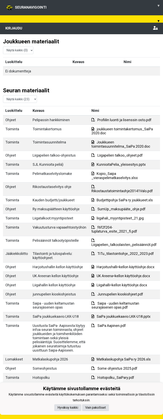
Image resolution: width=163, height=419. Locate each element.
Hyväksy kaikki (67, 407)
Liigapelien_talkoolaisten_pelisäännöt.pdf (124, 245)
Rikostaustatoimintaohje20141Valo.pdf (122, 191)
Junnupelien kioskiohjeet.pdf (120, 294)
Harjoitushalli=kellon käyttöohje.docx (125, 267)
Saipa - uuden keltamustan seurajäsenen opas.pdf (115, 305)
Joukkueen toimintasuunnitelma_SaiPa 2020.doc (120, 144)
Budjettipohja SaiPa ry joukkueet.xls (125, 200)
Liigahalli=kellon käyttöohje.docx (122, 285)
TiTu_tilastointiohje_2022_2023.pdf (125, 253)
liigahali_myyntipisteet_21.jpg (120, 218)
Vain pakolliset (95, 407)
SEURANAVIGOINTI (87, 6)
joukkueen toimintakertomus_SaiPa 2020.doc (122, 131)
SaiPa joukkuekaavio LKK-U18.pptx (123, 316)
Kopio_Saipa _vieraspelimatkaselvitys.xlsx (114, 175)
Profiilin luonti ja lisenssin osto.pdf (124, 120)
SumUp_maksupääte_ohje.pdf (121, 209)
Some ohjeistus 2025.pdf (117, 368)
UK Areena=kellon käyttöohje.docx (123, 276)
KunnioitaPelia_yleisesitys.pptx (121, 164)
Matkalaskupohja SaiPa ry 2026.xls (124, 359)
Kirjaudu (13, 28)
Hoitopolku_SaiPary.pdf (115, 377)
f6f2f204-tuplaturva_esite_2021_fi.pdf (114, 229)
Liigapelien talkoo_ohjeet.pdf (120, 155)
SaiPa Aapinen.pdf (111, 326)
